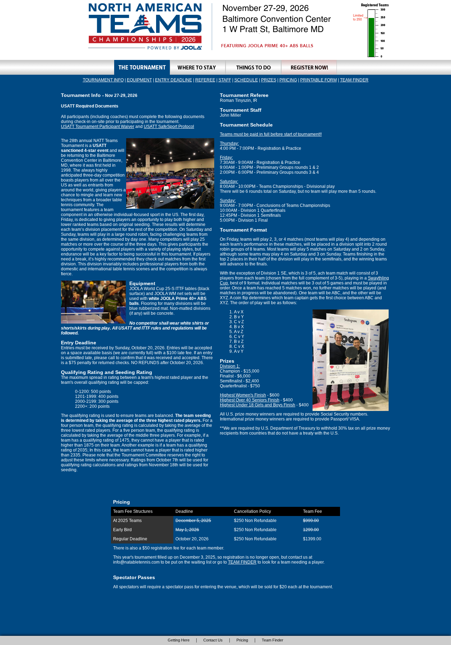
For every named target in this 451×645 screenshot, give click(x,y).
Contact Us (213, 640)
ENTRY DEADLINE (173, 80)
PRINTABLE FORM (318, 80)
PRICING (288, 80)
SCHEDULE (246, 80)
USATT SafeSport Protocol (169, 126)
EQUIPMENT (139, 80)
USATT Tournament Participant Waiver (97, 126)
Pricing (242, 640)
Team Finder (272, 640)
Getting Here (179, 640)
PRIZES (268, 80)
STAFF (224, 80)
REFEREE (205, 80)
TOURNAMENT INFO (103, 80)
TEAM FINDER (354, 80)
